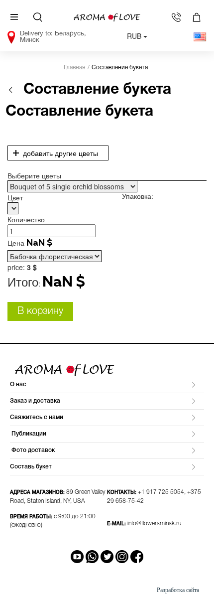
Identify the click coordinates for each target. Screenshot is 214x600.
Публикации (28, 434)
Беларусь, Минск (53, 36)
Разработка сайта (178, 590)
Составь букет (31, 466)
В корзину (40, 311)
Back (10, 90)
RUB (135, 36)
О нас (18, 384)
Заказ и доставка (35, 401)
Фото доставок (32, 450)
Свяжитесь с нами (36, 417)
